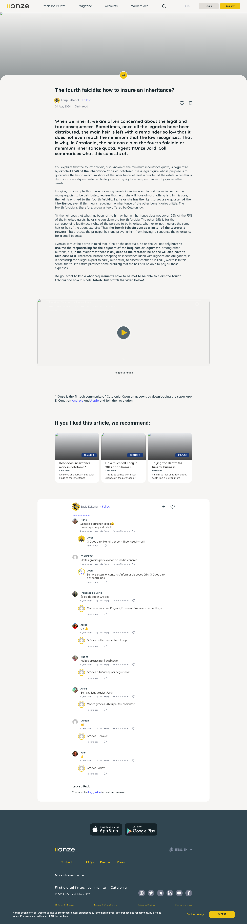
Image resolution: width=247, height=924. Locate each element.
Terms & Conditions (105, 905)
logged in (94, 792)
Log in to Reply (102, 531)
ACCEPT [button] (222, 914)
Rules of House (64, 905)
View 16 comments (81, 515)
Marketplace (139, 6)
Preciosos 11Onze (54, 6)
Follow (86, 100)
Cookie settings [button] (195, 914)
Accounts (111, 6)
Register (230, 6)
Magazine (85, 6)
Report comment (121, 531)
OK (123, 359)
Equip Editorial (69, 100)
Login (209, 6)
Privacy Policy (146, 905)
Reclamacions (183, 905)
